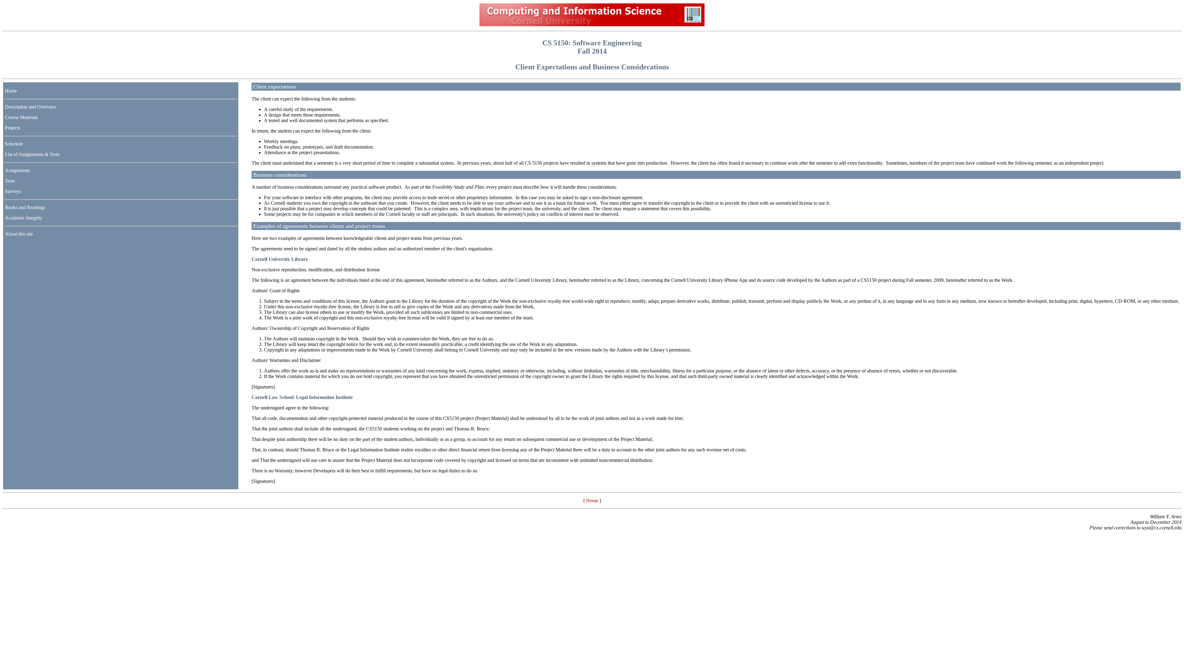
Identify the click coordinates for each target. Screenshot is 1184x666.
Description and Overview (30, 106)
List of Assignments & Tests (32, 154)
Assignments (17, 170)
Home (11, 90)
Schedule (14, 143)
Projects (12, 127)
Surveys (13, 191)
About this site (19, 233)
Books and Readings (25, 207)
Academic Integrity (23, 217)
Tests (10, 180)
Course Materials (21, 117)
